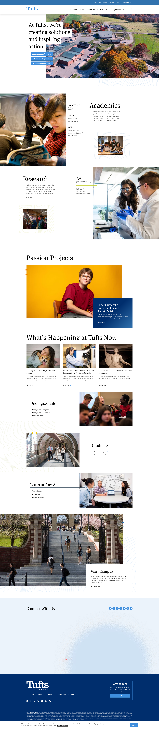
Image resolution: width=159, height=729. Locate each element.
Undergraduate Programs (41, 54)
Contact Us (81, 694)
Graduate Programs (41, 59)
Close (134, 725)
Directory (111, 2)
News (100, 2)
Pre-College (36, 494)
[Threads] (127, 608)
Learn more (97, 124)
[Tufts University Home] (32, 9)
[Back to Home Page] (37, 685)
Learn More (120, 696)
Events (105, 2)
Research (100, 9)
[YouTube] (124, 608)
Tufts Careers (31, 694)
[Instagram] (110, 608)
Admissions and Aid (87, 9)
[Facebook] (113, 608)
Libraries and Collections (65, 694)
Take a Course (37, 491)
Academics (74, 9)
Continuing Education (41, 63)
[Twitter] (117, 608)
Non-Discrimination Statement (76, 719)
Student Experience (113, 9)
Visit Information (37, 416)
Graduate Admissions (101, 455)
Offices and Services (46, 694)
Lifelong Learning (38, 497)
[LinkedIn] (120, 608)
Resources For (127, 2)
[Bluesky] (131, 608)
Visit (95, 2)
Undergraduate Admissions (41, 413)
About (125, 9)
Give (118, 2)
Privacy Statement (62, 726)
